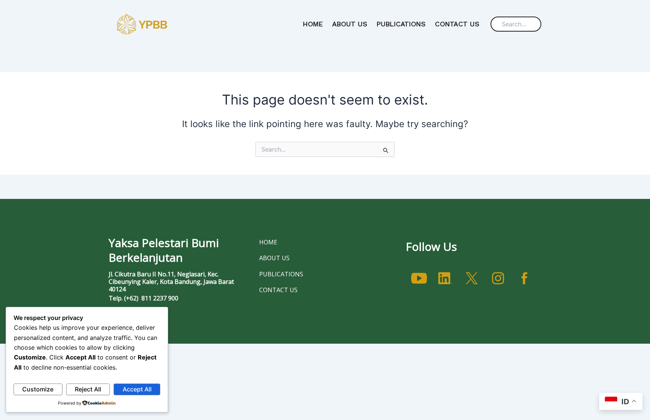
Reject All (88, 389)
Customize (37, 389)
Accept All (137, 389)
